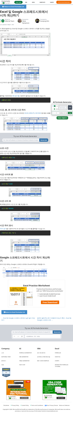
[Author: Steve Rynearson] (20, 21)
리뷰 (2, 365)
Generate (43, 140)
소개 (2, 353)
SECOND (38, 113)
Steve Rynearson (25, 22)
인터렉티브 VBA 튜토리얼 (43, 357)
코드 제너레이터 (41, 353)
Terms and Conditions (37, 405)
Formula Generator (25, 353)
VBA (26, 2)
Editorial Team (9, 21)
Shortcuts (42, 2)
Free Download (50, 302)
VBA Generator (23, 357)
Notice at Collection (64, 405)
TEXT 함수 (3, 229)
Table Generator (24, 361)
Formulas (58, 353)
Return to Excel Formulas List (14, 7)
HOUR (26, 113)
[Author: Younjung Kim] (37, 21)
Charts (57, 361)
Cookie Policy (25, 405)
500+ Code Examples (43, 361)
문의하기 (3, 361)
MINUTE (32, 113)
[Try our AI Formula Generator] (62, 110)
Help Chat (22, 365)
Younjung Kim (44, 21)
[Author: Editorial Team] (2, 21)
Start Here (18, 2)
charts (52, 2)
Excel (33, 2)
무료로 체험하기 (62, 118)
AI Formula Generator (64, 2)
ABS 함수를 (15, 96)
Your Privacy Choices (52, 405)
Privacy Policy (15, 405)
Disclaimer (6, 405)
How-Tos (57, 357)
